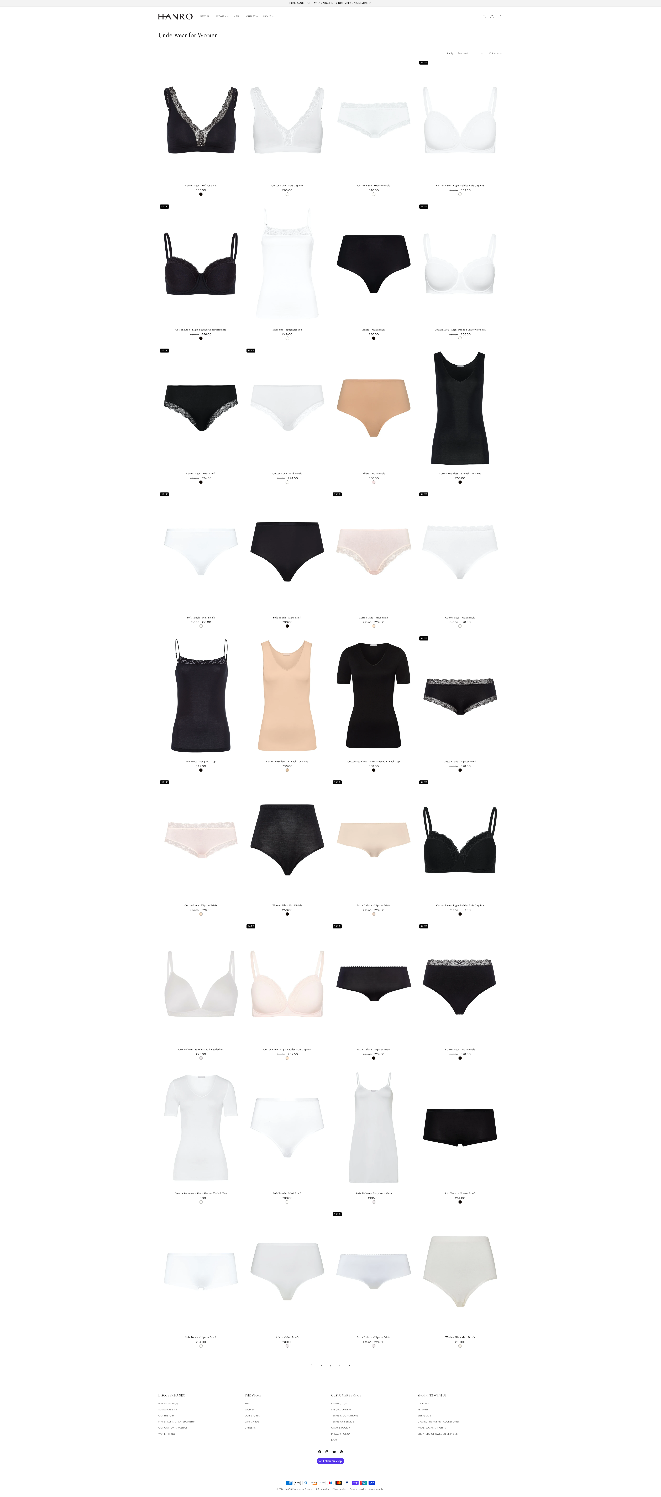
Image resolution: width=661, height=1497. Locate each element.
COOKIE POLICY (340, 1427)
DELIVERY (423, 1403)
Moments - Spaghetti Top (287, 329)
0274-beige (287, 770)
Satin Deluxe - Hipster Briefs (373, 905)
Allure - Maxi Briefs (373, 329)
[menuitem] (206, 16)
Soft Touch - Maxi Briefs (287, 617)
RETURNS (423, 1409)
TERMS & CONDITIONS (344, 1415)
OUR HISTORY (166, 1415)
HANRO (288, 1489)
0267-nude (373, 482)
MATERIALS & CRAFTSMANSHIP (176, 1421)
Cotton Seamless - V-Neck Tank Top (460, 473)
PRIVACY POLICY (340, 1433)
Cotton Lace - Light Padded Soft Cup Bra (460, 185)
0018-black (287, 914)
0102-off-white (201, 1058)
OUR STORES (252, 1415)
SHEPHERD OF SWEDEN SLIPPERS (438, 1433)
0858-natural (373, 914)
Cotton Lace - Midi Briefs (201, 473)
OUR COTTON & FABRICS (173, 1427)
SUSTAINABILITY (167, 1409)
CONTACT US (339, 1403)
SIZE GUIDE (424, 1415)
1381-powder (373, 626)
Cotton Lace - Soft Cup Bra (201, 185)
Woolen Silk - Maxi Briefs (287, 905)
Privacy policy (340, 1489)
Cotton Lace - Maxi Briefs (460, 617)
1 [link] (311, 1365)
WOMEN (250, 1409)
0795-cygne (460, 1346)
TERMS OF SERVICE (342, 1421)
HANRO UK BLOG (168, 1403)
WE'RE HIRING (166, 1433)
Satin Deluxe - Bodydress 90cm (373, 1193)
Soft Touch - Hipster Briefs (460, 1193)
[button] (484, 16)
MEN (247, 1403)
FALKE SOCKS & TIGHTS (432, 1427)
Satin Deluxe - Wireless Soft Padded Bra (200, 1049)
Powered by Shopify (302, 1489)
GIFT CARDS (252, 1421)
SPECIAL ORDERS (341, 1409)
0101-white (287, 194)
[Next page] (349, 1365)
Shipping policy (377, 1489)
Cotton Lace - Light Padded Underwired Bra (201, 329)
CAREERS (250, 1427)
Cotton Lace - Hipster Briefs (373, 185)
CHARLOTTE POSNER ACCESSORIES (439, 1421)
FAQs (334, 1439)
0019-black (201, 194)
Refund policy (322, 1489)
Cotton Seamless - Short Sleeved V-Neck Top (374, 761)
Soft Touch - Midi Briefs (201, 617)
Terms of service (358, 1489)
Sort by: (450, 53)
